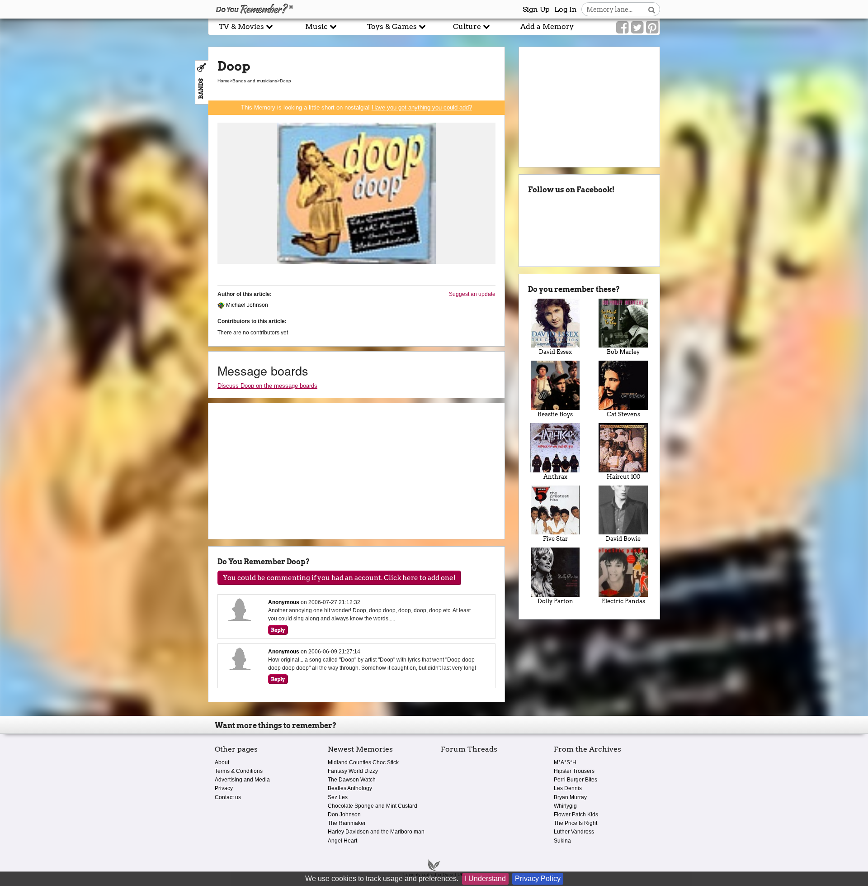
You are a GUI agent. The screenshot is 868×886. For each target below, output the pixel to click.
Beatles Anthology (350, 788)
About (222, 762)
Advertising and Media (242, 779)
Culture (468, 26)
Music (317, 26)
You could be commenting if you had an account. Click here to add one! (339, 578)
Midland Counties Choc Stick (363, 762)
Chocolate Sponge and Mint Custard (372, 806)
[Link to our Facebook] (622, 27)
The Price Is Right (575, 823)
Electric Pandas (623, 601)
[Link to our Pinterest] (652, 27)
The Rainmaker (347, 823)
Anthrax (555, 476)
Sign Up (536, 9)
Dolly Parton (555, 601)
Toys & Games (393, 26)
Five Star (555, 538)
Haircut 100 (623, 476)
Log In (565, 9)
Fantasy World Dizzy (353, 771)
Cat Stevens (623, 414)
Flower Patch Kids (576, 814)
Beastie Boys (555, 414)
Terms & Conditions (239, 771)
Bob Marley (623, 351)
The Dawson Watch (352, 779)
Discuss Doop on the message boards (267, 385)
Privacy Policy (538, 878)
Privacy (224, 788)
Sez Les (338, 797)
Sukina (562, 841)
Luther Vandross (574, 832)
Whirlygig (565, 806)
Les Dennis (568, 788)
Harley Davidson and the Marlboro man (376, 832)
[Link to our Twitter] (637, 27)
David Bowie (623, 538)
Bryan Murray (570, 797)
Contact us (228, 797)
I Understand (485, 878)
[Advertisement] (104, 205)
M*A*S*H (565, 762)
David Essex (555, 351)
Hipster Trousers (574, 771)
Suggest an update (472, 294)
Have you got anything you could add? (422, 107)
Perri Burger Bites (575, 779)
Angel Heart (342, 841)
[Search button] (651, 9)
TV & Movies (242, 26)
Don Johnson (344, 814)
